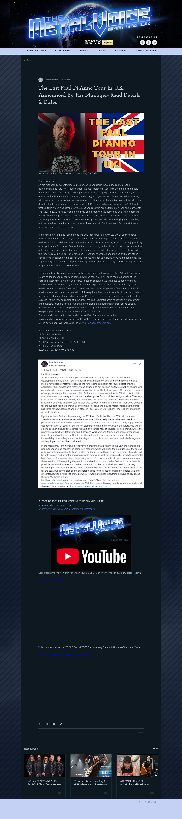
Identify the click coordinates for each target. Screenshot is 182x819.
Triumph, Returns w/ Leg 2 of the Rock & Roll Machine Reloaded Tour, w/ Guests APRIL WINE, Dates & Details (89, 782)
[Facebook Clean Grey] (148, 42)
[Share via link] (60, 723)
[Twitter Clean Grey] (154, 42)
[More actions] (142, 80)
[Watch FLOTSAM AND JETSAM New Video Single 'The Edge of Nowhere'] (44, 765)
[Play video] (91, 608)
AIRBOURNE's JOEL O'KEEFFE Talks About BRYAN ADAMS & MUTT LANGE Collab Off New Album (135, 782)
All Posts (28, 60)
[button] (154, 60)
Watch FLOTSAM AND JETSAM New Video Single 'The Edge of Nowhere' (44, 782)
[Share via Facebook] (39, 723)
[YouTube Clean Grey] (142, 42)
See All (155, 748)
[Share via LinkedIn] (53, 723)
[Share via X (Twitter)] (46, 723)
